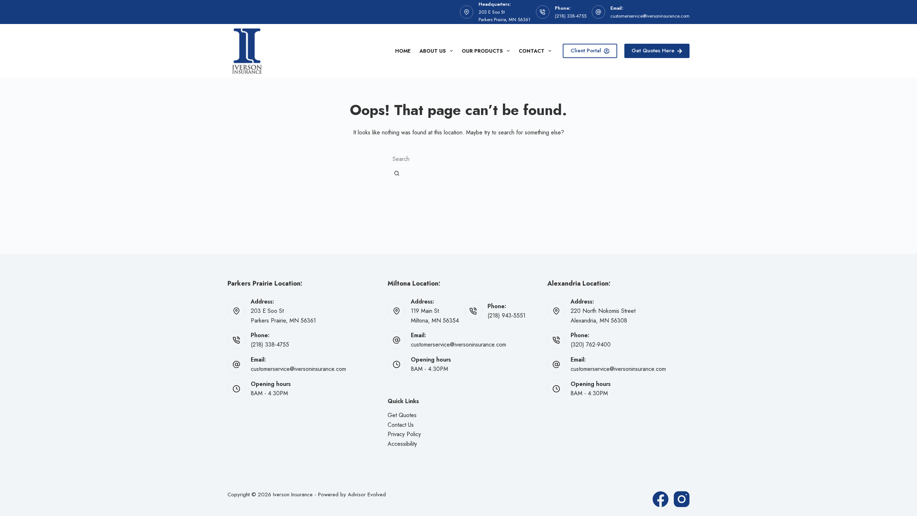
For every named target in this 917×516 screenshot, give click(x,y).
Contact (531, 50)
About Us (432, 50)
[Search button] (397, 173)
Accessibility (402, 444)
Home (403, 50)
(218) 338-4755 (570, 16)
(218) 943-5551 (506, 315)
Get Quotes (402, 415)
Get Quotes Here (653, 50)
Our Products (482, 50)
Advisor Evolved (367, 494)
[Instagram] (682, 499)
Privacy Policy (404, 434)
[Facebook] (660, 499)
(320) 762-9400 (591, 344)
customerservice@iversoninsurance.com (650, 16)
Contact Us (401, 425)
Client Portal (586, 50)
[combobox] (438, 159)
